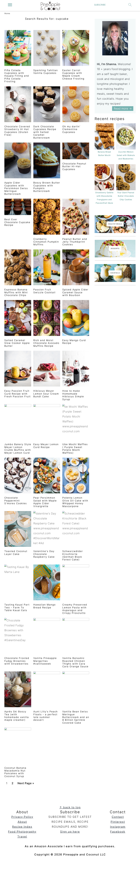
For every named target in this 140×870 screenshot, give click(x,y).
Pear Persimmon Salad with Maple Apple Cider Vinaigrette (45, 502)
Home (7, 13)
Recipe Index (22, 826)
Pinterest (118, 821)
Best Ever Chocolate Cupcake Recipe (17, 222)
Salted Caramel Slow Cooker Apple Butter (17, 343)
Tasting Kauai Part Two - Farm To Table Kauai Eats (17, 607)
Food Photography (22, 831)
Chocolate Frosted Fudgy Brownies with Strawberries (16, 661)
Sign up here (70, 831)
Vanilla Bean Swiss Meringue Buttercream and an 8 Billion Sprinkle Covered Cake (75, 717)
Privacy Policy (22, 816)
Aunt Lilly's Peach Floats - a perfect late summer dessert (45, 715)
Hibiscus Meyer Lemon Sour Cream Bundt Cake (46, 393)
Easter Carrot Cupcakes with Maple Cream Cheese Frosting (73, 74)
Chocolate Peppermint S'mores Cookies (15, 500)
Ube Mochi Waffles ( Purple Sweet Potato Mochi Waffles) (75, 448)
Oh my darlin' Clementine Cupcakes (71, 129)
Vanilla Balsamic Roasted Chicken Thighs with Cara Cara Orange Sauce (75, 662)
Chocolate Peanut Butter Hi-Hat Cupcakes (74, 166)
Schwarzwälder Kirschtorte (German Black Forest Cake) (72, 555)
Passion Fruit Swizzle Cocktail (44, 291)
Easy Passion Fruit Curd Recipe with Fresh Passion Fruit (17, 393)
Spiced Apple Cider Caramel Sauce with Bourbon (75, 292)
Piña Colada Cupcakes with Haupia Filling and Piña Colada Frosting (16, 76)
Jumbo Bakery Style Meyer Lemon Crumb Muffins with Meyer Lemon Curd (17, 448)
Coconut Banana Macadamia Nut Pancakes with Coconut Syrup (15, 772)
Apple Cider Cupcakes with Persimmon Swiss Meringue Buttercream (16, 188)
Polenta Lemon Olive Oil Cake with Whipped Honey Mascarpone (75, 502)
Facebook (117, 831)
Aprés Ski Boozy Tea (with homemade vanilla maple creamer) (16, 715)
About (22, 821)
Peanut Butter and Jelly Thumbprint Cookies (74, 242)
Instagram (118, 826)
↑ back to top (70, 807)
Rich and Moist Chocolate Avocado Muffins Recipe (46, 343)
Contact (118, 816)
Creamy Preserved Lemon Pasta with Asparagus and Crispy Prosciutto (74, 608)
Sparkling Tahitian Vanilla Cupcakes (45, 71)
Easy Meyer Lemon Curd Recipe (46, 445)
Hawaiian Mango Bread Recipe (44, 606)
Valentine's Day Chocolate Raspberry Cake (44, 554)
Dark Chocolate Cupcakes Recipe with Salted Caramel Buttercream (44, 132)
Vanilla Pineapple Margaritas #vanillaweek (45, 661)
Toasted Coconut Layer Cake (15, 552)
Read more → (123, 108)
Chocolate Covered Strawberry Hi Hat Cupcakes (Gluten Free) (17, 130)
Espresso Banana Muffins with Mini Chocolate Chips (16, 292)
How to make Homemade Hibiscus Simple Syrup (73, 395)
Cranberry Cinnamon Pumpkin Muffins (46, 242)
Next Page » (25, 784)
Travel (22, 836)
